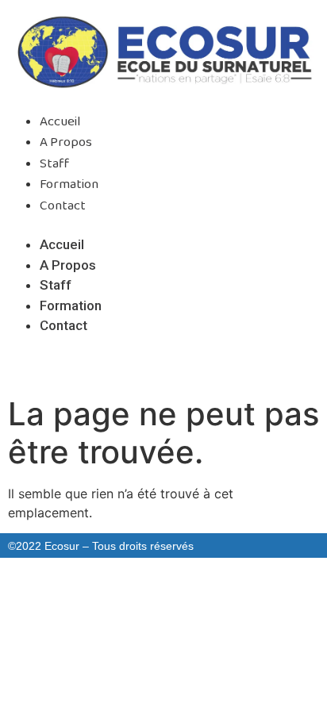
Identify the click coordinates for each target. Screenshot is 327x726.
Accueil (60, 122)
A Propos (66, 142)
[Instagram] (196, 366)
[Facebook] (131, 366)
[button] (163, 225)
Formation (69, 184)
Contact (63, 206)
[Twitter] (163, 366)
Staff (54, 164)
